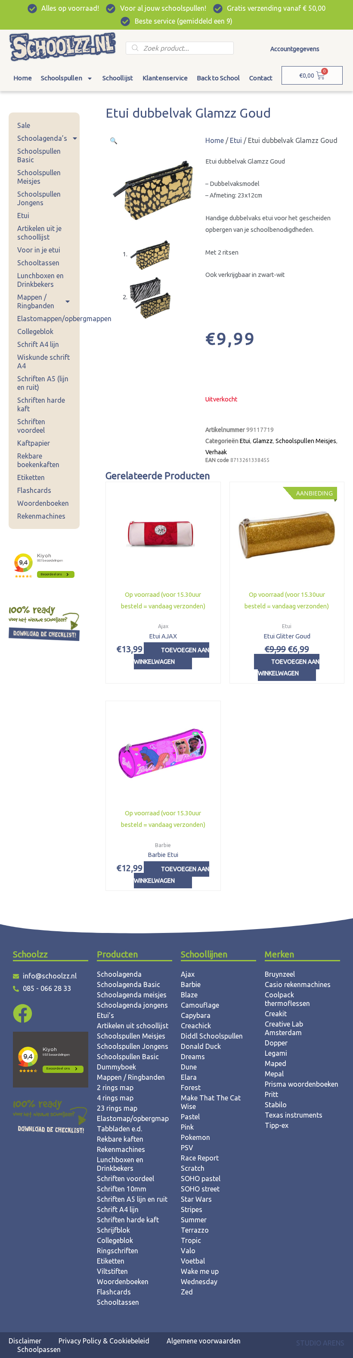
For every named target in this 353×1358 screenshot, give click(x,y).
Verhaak (216, 452)
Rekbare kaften (120, 1139)
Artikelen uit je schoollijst (39, 233)
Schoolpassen (39, 1349)
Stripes (191, 1209)
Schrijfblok (113, 1230)
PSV (187, 1147)
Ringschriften (117, 1251)
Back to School (218, 78)
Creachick (196, 1026)
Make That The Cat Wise (211, 1102)
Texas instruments (293, 1115)
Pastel (190, 1117)
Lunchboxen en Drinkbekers (40, 280)
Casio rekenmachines (298, 984)
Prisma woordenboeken (301, 1084)
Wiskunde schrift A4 (43, 361)
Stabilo (276, 1105)
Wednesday (199, 1281)
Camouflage (200, 1005)
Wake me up (200, 1271)
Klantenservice (165, 78)
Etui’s (105, 1015)
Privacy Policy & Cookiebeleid (104, 1341)
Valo (188, 1251)
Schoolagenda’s (42, 138)
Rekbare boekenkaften (38, 460)
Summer (194, 1220)
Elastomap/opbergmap (133, 1118)
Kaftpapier (33, 443)
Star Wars (196, 1199)
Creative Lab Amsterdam (284, 1028)
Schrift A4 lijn (38, 344)
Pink (187, 1127)
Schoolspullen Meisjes (39, 177)
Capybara (196, 1015)
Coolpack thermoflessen (287, 999)
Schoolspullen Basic (39, 155)
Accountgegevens (294, 49)
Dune (189, 1067)
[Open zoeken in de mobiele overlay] (179, 48)
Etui (23, 215)
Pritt (271, 1094)
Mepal (274, 1074)
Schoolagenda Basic (128, 984)
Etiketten (31, 477)
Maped (275, 1063)
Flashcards (34, 490)
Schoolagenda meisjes (132, 995)
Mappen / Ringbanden (35, 301)
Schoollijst (117, 78)
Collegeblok (35, 331)
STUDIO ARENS (320, 1343)
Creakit (276, 1014)
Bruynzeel (280, 974)
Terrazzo (195, 1230)
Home (22, 78)
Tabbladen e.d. (119, 1129)
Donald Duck (201, 1046)
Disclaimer (25, 1341)
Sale (23, 125)
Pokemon (195, 1137)
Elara (189, 1077)
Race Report (200, 1158)
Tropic (191, 1240)
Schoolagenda (119, 974)
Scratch (192, 1168)
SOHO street (200, 1189)
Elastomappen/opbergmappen (48, 318)
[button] (114, 140)
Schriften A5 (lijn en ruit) (42, 383)
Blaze (189, 995)
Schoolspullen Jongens (39, 198)
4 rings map (115, 1098)
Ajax (188, 974)
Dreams (193, 1056)
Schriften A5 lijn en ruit (132, 1199)
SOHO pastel (200, 1178)
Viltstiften (112, 1271)
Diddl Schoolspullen (212, 1036)
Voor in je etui (38, 250)
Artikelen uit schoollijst (132, 1026)
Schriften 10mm (121, 1189)
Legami (276, 1053)
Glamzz (263, 440)
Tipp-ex (276, 1125)
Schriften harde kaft (41, 404)
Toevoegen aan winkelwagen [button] (171, 656)
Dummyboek (116, 1067)
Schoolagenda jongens (132, 1005)
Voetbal (193, 1261)
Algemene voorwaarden (204, 1341)
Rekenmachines (41, 516)
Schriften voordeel (31, 426)
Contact (260, 78)
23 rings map (117, 1108)
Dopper (276, 1043)
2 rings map (115, 1087)
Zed (187, 1292)
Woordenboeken (43, 503)
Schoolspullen (61, 78)
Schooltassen (38, 263)
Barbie (191, 984)
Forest (191, 1087)
